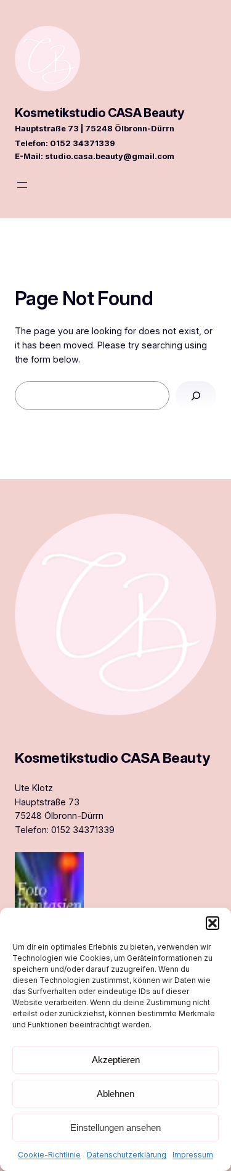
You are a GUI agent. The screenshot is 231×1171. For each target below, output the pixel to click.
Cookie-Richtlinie (49, 1154)
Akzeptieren (116, 1059)
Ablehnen (115, 1093)
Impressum (192, 1154)
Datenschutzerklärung (126, 1154)
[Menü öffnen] (22, 185)
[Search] (196, 395)
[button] (212, 923)
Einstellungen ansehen (115, 1127)
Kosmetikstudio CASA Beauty (100, 112)
